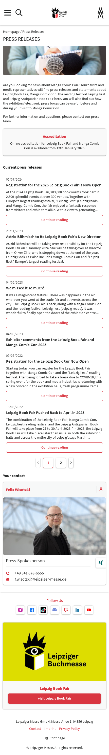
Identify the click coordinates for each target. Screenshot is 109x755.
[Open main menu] (7, 12)
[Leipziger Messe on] (20, 609)
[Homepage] (59, 12)
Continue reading (54, 219)
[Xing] (101, 563)
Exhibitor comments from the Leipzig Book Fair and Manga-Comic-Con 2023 (50, 342)
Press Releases (33, 31)
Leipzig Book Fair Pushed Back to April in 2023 (45, 412)
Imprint (50, 729)
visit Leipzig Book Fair (54, 698)
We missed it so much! (25, 287)
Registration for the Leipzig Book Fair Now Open (47, 361)
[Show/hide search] (18, 12)
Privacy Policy (69, 729)
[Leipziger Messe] (100, 12)
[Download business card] (101, 489)
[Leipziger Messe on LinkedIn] (77, 609)
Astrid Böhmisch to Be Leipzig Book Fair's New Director (53, 236)
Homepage (11, 31)
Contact (35, 729)
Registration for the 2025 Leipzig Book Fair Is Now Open (53, 184)
